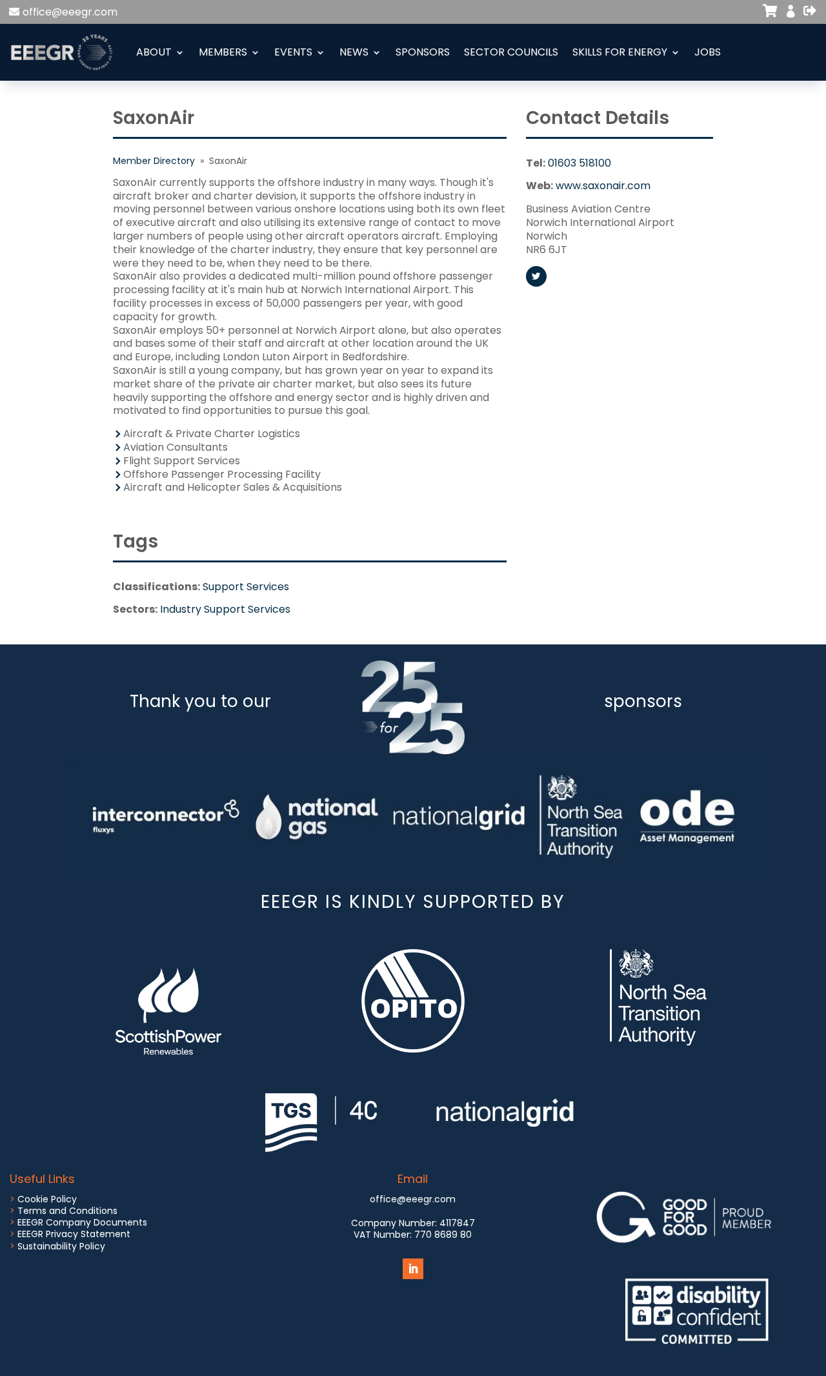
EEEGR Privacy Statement (73, 1233)
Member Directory (154, 160)
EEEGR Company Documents (82, 1222)
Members (223, 52)
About (154, 52)
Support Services (246, 586)
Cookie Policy (47, 1199)
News (353, 52)
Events (293, 52)
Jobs (707, 52)
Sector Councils (511, 52)
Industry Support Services (225, 609)
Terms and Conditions (67, 1210)
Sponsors (423, 52)
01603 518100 (579, 163)
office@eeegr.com (70, 12)
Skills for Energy (619, 52)
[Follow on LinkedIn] (413, 1268)
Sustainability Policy (61, 1246)
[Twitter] (536, 276)
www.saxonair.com (603, 185)
